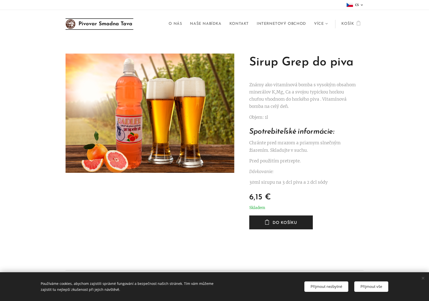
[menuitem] (176, 24)
